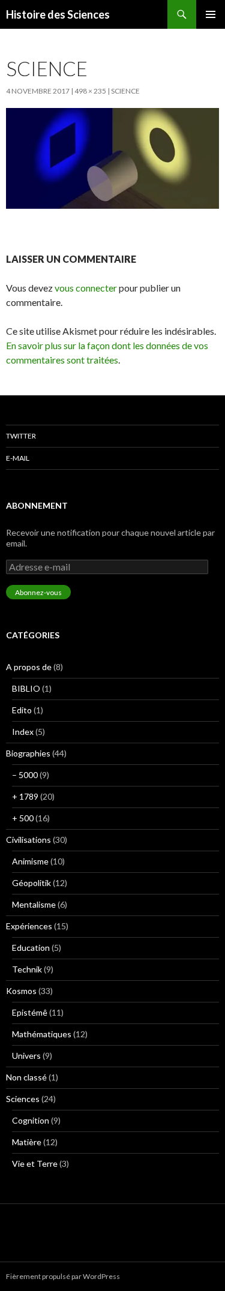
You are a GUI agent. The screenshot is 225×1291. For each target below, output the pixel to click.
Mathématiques (41, 1034)
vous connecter (86, 287)
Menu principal (210, 14)
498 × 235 (90, 90)
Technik (27, 969)
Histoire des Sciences (58, 14)
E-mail (17, 458)
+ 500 (23, 818)
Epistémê (29, 1012)
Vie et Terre (35, 1163)
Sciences (23, 1099)
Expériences (29, 926)
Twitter (21, 435)
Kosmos (21, 991)
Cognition (30, 1120)
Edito (22, 710)
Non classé (26, 1077)
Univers (26, 1055)
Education (31, 947)
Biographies (28, 753)
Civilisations (28, 839)
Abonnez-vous (38, 592)
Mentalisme (34, 904)
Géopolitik (31, 883)
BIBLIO (26, 688)
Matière (26, 1142)
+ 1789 (25, 796)
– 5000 (25, 775)
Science (125, 90)
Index (23, 731)
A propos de (29, 667)
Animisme (30, 861)
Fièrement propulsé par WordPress (63, 1276)
